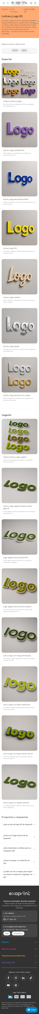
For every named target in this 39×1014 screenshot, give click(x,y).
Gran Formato (14, 10)
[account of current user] (31, 3)
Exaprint (5, 9)
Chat (33, 1010)
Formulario (18, 933)
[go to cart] (35, 3)
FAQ (7, 933)
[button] (15, 50)
